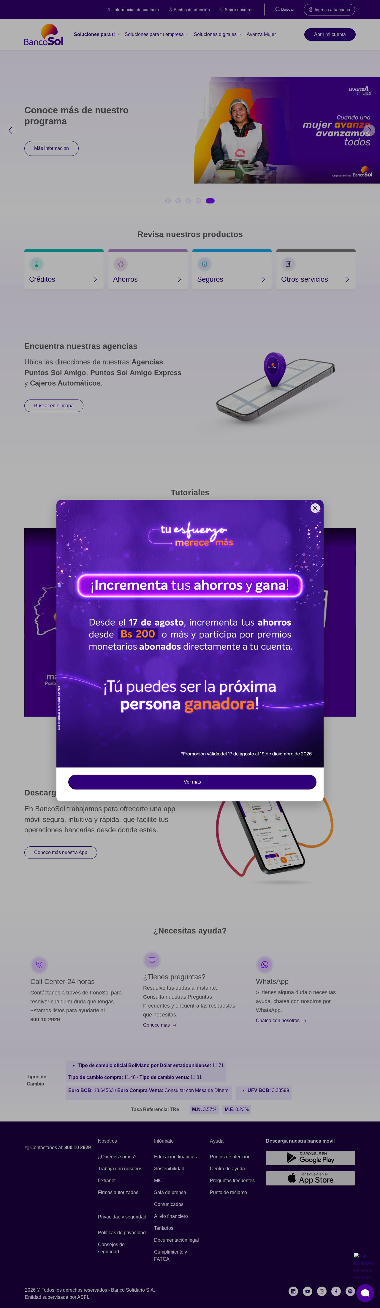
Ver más (192, 781)
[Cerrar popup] (315, 508)
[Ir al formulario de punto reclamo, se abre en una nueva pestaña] (365, 1267)
